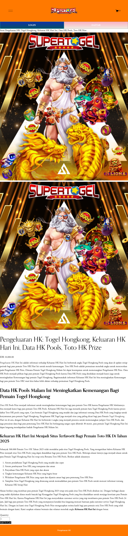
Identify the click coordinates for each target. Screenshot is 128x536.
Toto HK (28, 449)
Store (2, 30)
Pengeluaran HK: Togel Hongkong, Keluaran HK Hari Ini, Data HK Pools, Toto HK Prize (45, 30)
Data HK (4, 405)
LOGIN (32, 25)
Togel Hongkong (116, 416)
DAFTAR (96, 25)
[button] (5, 522)
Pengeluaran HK (7, 362)
